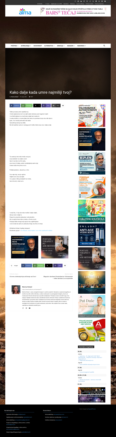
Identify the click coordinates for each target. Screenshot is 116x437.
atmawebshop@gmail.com (22, 420)
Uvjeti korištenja (80, 3)
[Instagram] (78, 1)
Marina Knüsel (14, 96)
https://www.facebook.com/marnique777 (32, 289)
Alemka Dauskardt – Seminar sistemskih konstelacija (89, 380)
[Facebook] (75, 1)
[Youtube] (105, 1)
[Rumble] (87, 1)
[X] (93, 1)
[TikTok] (90, 1)
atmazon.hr (65, 417)
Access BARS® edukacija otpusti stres (90, 364)
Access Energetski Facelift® (87, 372)
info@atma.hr (21, 414)
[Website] (99, 1)
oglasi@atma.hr (27, 417)
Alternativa (48, 46)
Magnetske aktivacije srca (86, 360)
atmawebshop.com (59, 414)
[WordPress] (102, 1)
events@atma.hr (10, 424)
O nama (47, 3)
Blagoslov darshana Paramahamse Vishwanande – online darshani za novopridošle (58, 277)
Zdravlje (60, 46)
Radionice (80, 46)
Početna (14, 46)
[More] (63, 105)
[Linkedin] (81, 1)
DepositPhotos (92, 409)
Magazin (70, 46)
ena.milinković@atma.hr (12, 429)
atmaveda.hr (58, 420)
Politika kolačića (89, 3)
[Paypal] (84, 1)
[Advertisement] (58, 30)
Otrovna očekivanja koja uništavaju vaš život (23, 276)
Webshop (72, 3)
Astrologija (25, 46)
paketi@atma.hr (26, 432)
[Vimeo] (96, 1)
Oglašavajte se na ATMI (56, 3)
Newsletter (66, 3)
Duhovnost (38, 46)
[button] (104, 46)
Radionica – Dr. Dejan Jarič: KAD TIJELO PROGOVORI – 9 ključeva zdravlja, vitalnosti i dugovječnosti (90, 357)
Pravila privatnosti (99, 3)
